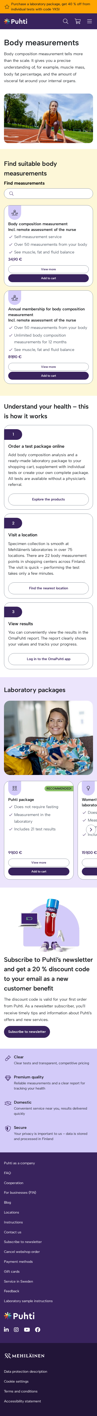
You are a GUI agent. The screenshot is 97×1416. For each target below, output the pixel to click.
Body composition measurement (42, 227)
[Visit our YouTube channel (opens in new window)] (27, 1329)
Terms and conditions (21, 1391)
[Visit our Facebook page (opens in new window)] (37, 1329)
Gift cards (12, 1271)
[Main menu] (89, 21)
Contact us (12, 1232)
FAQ (7, 1173)
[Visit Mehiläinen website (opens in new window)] (24, 1356)
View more (48, 269)
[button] (48, 278)
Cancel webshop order (22, 1252)
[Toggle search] (65, 21)
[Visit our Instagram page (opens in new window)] (17, 1329)
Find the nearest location (48, 588)
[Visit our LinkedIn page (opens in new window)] (7, 1329)
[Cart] (77, 21)
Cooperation (13, 1183)
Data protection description (25, 1371)
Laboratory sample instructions (28, 1301)
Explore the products (48, 499)
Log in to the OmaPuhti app (48, 659)
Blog (7, 1202)
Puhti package (21, 799)
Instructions (13, 1222)
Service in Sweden (18, 1281)
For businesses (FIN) (20, 1193)
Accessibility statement (22, 1401)
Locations (11, 1212)
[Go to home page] (19, 1315)
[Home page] (15, 21)
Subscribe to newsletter (27, 1032)
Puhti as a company (19, 1163)
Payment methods (18, 1262)
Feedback (11, 1291)
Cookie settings (16, 1381)
